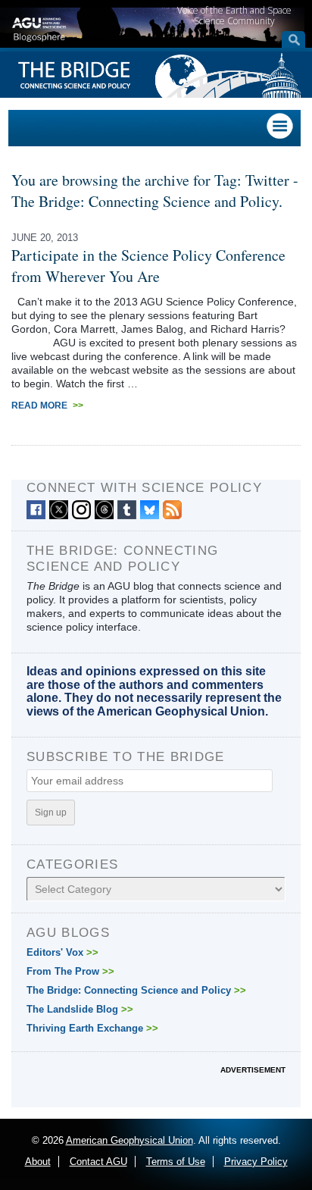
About (38, 1161)
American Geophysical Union (129, 1140)
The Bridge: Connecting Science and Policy (136, 990)
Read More (47, 405)
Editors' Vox (62, 952)
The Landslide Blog (80, 1009)
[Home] (39, 27)
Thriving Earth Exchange (92, 1028)
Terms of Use (175, 1161)
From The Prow (70, 971)
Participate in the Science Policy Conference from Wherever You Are (148, 266)
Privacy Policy (256, 1161)
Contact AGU (98, 1161)
